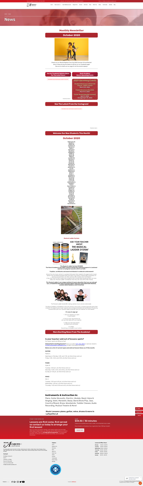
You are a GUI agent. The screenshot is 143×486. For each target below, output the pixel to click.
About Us (54, 451)
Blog (114, 4)
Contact (80, 4)
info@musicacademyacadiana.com (109, 1)
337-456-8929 (42, 1)
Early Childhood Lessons (67, 4)
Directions (86, 4)
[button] (58, 4)
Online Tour (95, 4)
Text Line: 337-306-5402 (8, 462)
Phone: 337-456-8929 (7, 461)
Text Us (139, 415)
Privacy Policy (54, 459)
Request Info (75, 4)
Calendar (110, 4)
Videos (100, 4)
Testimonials (105, 4)
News (90, 4)
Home (52, 4)
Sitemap (53, 461)
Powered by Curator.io (66, 98)
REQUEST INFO (80, 430)
